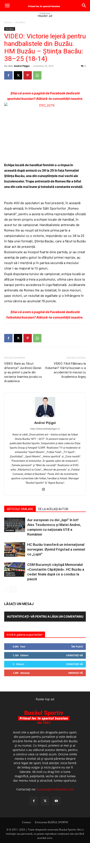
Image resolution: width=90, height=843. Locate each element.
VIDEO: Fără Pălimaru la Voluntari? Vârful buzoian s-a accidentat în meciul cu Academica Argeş (65, 370)
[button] (7, 5)
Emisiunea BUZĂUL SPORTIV (51, 822)
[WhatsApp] (37, 75)
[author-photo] (45, 417)
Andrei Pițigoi (22, 65)
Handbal (20, 22)
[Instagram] (45, 489)
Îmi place (77, 646)
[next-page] (13, 589)
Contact (26, 822)
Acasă (7, 22)
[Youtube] (56, 801)
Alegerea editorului (10, 573)
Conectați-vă (74, 655)
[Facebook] (8, 75)
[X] (18, 75)
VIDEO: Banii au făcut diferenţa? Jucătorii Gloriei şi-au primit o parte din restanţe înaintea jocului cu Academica (23, 372)
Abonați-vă (75, 672)
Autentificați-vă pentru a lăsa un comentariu (45, 616)
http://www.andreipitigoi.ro (45, 428)
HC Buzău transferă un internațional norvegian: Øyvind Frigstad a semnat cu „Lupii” (56, 549)
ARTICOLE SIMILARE (20, 509)
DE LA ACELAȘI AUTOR (53, 509)
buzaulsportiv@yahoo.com (55, 789)
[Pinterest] (27, 75)
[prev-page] (6, 589)
